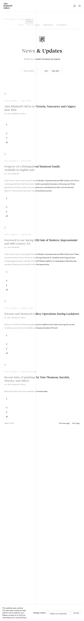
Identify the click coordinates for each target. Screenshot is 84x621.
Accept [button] (76, 613)
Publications (48, 25)
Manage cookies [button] (39, 613)
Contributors (61, 25)
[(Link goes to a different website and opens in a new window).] (42, 125)
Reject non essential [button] (58, 613)
